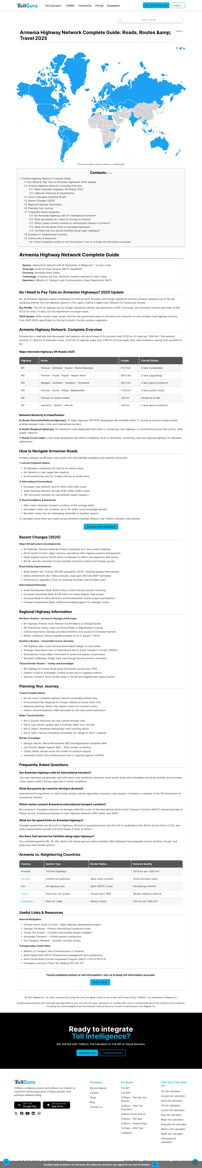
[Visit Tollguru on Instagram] (39, 1113)
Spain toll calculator (172, 1133)
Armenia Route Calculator (101, 526)
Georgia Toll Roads (34, 928)
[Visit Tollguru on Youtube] (27, 1113)
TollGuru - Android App (134, 1123)
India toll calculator (171, 1100)
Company (96, 1082)
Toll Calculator (53, 5)
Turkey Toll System (34, 932)
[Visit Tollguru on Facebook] (22, 1113)
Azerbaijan (27, 901)
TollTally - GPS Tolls (132, 1128)
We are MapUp (98, 1088)
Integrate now (87, 1052)
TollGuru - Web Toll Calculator (131, 1107)
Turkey (25, 893)
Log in (176, 5)
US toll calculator (170, 1091)
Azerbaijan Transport (35, 936)
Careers (94, 1092)
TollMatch (126, 1132)
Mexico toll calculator (173, 1129)
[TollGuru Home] (27, 5)
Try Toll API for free (156, 5)
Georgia (25, 878)
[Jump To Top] (6, 1162)
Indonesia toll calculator (168, 1140)
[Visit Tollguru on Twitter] (16, 1113)
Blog (92, 1102)
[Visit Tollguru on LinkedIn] (33, 1113)
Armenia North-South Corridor (41, 924)
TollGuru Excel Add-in (133, 1113)
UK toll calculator (170, 1105)
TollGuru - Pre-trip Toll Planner (133, 1099)
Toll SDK (125, 1092)
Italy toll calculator (171, 1114)
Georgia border (92, 623)
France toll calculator (173, 1110)
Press (93, 1097)
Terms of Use (110, 997)
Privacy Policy (129, 997)
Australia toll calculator (174, 1124)
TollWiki (70, 5)
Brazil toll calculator (172, 1119)
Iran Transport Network (37, 940)
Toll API (125, 1088)
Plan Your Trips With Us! (174, 1084)
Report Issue (100, 982)
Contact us (96, 1106)
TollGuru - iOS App (131, 1118)
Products (127, 1082)
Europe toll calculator (173, 1095)
